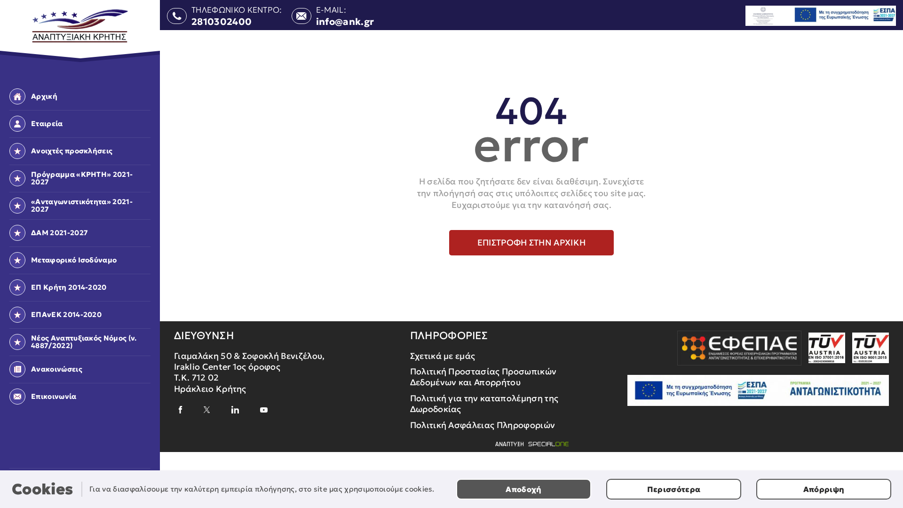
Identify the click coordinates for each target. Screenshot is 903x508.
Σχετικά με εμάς (442, 355)
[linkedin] (235, 410)
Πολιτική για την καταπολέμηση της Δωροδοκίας (484, 403)
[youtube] (263, 410)
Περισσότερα (674, 489)
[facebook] (180, 410)
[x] (207, 409)
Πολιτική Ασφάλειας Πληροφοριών (482, 425)
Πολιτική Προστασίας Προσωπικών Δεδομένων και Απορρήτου (483, 377)
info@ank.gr (345, 21)
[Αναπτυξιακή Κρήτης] (80, 26)
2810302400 (221, 21)
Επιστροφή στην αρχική (531, 242)
